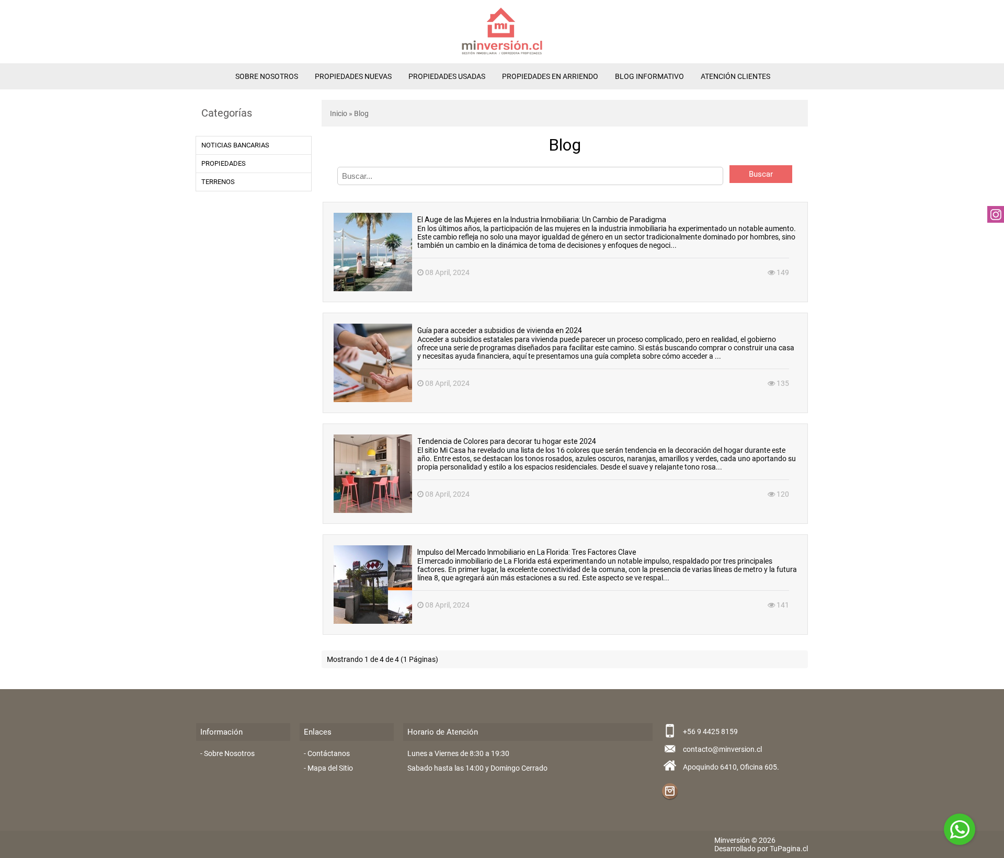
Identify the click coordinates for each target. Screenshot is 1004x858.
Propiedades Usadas (446, 76)
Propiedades (223, 163)
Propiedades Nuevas (353, 76)
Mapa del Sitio (330, 768)
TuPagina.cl (789, 848)
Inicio (338, 113)
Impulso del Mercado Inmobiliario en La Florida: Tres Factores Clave (526, 552)
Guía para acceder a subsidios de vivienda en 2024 (499, 330)
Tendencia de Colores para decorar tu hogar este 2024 (506, 441)
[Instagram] (670, 791)
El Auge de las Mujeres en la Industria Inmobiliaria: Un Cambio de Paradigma (541, 219)
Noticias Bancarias (235, 145)
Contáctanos (328, 753)
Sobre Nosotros (266, 76)
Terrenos (218, 182)
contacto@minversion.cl (722, 749)
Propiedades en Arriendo (550, 76)
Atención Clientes (735, 76)
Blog (361, 113)
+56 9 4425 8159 (710, 731)
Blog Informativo (649, 76)
